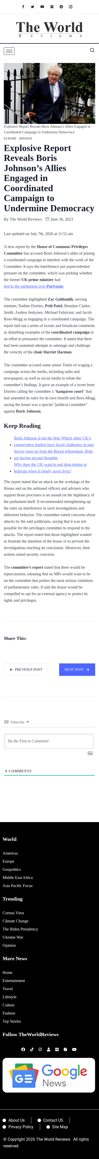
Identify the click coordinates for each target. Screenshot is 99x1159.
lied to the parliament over (33, 286)
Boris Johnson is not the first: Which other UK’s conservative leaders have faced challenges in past (54, 441)
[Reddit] (64, 6)
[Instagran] (73, 6)
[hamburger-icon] (9, 51)
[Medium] (54, 6)
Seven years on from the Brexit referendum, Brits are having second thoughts (53, 454)
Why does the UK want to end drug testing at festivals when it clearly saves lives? (50, 467)
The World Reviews (26, 219)
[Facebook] (26, 6)
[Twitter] (35, 6)
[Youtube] (44, 6)
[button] (90, 51)
